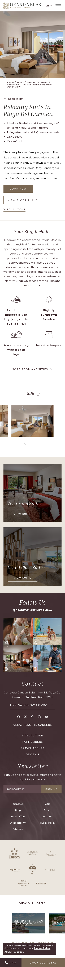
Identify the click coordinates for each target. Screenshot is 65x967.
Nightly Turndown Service (48, 314)
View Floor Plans (23, 201)
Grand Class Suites (26, 567)
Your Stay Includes (32, 231)
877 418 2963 (38, 705)
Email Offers (18, 816)
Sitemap (18, 829)
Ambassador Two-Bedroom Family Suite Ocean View (29, 86)
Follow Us (32, 602)
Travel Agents (32, 748)
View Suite (23, 515)
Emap (47, 810)
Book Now (21, 190)
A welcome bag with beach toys (16, 349)
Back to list (16, 98)
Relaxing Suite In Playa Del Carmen (28, 110)
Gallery (32, 393)
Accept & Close (14, 952)
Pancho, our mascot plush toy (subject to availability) (16, 316)
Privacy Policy (47, 822)
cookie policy (42, 948)
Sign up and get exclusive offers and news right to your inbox (32, 777)
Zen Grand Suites (24, 503)
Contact (32, 684)
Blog (18, 810)
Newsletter (32, 766)
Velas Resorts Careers (32, 724)
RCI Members (32, 741)
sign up (51, 789)
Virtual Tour (14, 210)
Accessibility (17, 822)
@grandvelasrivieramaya (32, 610)
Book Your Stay (43, 962)
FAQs (47, 803)
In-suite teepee (49, 345)
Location (47, 816)
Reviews (32, 754)
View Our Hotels (32, 903)
